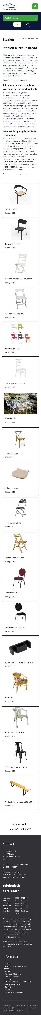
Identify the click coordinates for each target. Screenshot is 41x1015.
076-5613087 (10, 167)
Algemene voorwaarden (14, 992)
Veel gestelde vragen (13, 984)
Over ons (8, 963)
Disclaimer (8, 1008)
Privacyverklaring (19, 1008)
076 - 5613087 (22, 828)
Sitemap (34, 1005)
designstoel (18, 141)
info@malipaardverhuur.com (14, 169)
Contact (8, 987)
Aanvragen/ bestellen (13, 974)
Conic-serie (33, 143)
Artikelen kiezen (11, 18)
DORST (27, 1010)
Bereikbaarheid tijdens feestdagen (18, 982)
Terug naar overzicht (30, 38)
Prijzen (7, 971)
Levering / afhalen (12, 976)
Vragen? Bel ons (15, 80)
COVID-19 (8, 989)
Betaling (8, 979)
